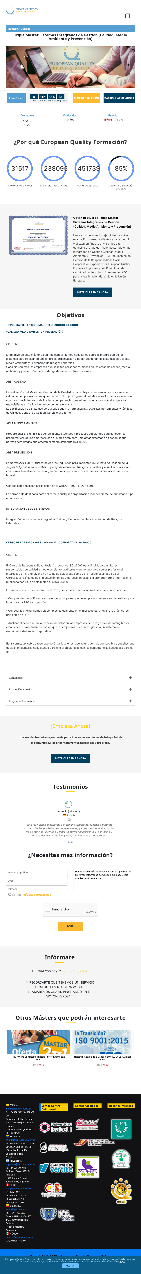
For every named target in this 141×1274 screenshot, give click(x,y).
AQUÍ (122, 1261)
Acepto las (16, 894)
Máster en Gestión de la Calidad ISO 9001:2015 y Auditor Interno (102, 1058)
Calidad (26, 28)
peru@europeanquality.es (18, 1188)
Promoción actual (19, 689)
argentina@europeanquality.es (20, 1164)
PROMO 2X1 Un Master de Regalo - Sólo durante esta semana (38, 1058)
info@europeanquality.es (18, 1108)
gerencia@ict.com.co (16, 1209)
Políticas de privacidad (36, 894)
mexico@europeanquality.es (20, 1237)
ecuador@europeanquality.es (20, 1139)
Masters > (14, 28)
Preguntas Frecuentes (22, 701)
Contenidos (16, 677)
